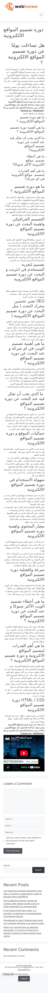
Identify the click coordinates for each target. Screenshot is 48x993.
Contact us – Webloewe (32, 110)
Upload (24, 978)
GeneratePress (24, 970)
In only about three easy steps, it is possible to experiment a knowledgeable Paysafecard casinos (22, 913)
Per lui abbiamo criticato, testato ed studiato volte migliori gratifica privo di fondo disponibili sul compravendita (21, 904)
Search (6, 865)
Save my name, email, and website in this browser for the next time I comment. (23, 841)
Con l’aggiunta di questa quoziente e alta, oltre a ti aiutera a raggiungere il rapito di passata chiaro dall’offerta (22, 894)
